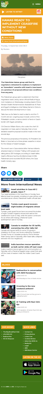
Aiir (13, 386)
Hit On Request (8, 339)
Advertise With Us (31, 341)
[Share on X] (14, 173)
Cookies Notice (30, 339)
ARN (26, 348)
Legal (27, 345)
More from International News (15, 41)
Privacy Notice (30, 334)
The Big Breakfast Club (11, 332)
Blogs (6, 264)
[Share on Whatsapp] (20, 173)
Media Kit (28, 343)
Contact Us (28, 332)
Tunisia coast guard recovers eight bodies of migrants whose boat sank (20, 206)
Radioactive (7, 336)
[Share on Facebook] (3, 173)
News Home (8, 37)
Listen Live (28, 336)
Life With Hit (7, 334)
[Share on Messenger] (9, 173)
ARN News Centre (31, 350)
